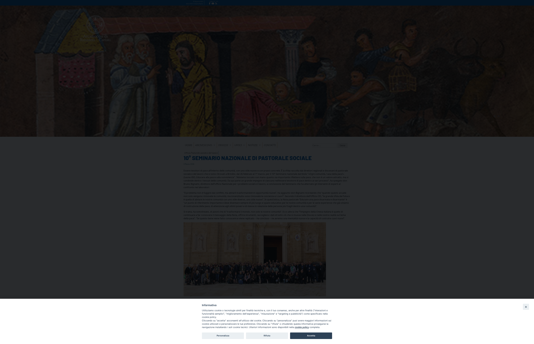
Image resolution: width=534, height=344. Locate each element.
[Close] (526, 307)
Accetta (311, 335)
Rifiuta (267, 335)
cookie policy (302, 327)
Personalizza (223, 335)
